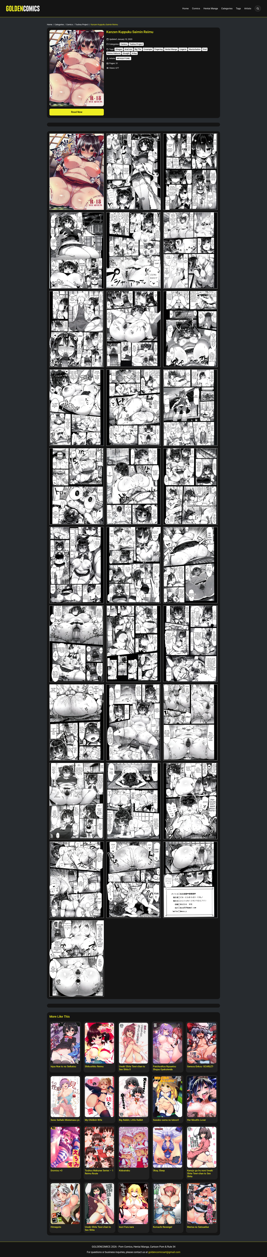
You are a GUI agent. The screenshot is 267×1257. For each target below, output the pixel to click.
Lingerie (182, 49)
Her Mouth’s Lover (196, 1120)
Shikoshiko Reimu (94, 1066)
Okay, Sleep (159, 1170)
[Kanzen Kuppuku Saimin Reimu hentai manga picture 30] (190, 880)
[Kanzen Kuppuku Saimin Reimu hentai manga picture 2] (133, 172)
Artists (247, 8)
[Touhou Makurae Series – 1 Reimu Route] (99, 1147)
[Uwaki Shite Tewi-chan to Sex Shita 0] (133, 1043)
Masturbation (195, 49)
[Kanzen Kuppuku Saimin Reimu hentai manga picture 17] (133, 565)
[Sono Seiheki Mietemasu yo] (65, 1096)
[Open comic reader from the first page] (76, 68)
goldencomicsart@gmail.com (164, 1252)
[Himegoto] (65, 1203)
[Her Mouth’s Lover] (201, 1096)
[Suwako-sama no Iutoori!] (167, 1096)
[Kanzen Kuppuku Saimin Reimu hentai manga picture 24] (190, 722)
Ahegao (118, 49)
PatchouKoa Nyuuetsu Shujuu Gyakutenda (164, 1068)
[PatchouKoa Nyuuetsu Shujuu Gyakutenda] (167, 1043)
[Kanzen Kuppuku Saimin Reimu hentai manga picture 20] (133, 644)
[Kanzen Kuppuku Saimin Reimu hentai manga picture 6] (190, 250)
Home (185, 8)
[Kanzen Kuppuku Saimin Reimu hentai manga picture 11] (133, 408)
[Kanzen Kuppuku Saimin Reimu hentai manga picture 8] (133, 329)
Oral (205, 49)
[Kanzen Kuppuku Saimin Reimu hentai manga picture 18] (190, 565)
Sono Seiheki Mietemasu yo (65, 1120)
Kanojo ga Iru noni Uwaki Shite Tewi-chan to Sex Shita (200, 1173)
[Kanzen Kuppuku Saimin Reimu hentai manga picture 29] (133, 880)
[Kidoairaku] (133, 1147)
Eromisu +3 (56, 1170)
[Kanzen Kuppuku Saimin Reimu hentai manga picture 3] (190, 172)
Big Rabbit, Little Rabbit (131, 1120)
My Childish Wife (93, 1120)
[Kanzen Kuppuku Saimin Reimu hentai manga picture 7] (77, 329)
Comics (196, 8)
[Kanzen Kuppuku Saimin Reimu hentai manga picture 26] (133, 801)
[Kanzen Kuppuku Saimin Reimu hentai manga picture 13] (77, 486)
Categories (227, 8)
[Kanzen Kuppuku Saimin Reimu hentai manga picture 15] (190, 486)
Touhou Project (81, 24)
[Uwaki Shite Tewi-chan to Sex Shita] (99, 1203)
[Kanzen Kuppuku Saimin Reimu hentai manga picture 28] (77, 880)
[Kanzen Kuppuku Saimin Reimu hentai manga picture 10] (77, 408)
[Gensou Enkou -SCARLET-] (201, 1043)
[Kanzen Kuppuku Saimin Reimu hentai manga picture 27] (190, 801)
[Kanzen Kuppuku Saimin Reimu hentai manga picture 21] (190, 644)
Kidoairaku (124, 1170)
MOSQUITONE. (123, 58)
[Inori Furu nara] (133, 1203)
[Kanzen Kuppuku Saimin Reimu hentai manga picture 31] (77, 958)
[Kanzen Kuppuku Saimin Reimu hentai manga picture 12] (190, 408)
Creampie (148, 49)
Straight (126, 53)
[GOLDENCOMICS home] (23, 8)
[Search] (258, 8)
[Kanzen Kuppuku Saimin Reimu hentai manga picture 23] (133, 722)
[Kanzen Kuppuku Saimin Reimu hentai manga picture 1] (77, 172)
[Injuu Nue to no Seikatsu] (65, 1043)
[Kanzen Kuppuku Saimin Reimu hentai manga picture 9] (190, 329)
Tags (238, 8)
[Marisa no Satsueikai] (201, 1203)
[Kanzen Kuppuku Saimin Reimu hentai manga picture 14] (133, 486)
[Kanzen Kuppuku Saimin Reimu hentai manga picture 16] (77, 565)
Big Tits (138, 49)
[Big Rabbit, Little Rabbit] (133, 1096)
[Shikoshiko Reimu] (99, 1043)
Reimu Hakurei (113, 53)
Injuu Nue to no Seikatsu (63, 1066)
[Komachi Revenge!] (167, 1203)
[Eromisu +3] (65, 1147)
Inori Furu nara (126, 1227)
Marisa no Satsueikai (198, 1227)
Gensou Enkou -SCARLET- (200, 1066)
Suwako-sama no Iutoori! (166, 1120)
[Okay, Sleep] (167, 1147)
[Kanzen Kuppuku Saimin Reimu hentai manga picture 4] (77, 250)
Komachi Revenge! (162, 1227)
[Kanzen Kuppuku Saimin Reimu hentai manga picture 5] (133, 250)
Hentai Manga (210, 8)
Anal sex (128, 49)
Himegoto (56, 1227)
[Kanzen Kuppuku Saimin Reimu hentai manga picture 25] (77, 801)
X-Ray (134, 53)
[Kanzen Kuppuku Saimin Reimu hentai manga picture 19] (77, 644)
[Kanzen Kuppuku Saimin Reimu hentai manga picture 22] (77, 722)
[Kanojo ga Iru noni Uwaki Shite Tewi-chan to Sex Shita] (201, 1147)
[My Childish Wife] (99, 1096)
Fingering (158, 49)
